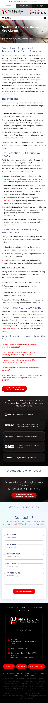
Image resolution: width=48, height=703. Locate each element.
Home (7, 607)
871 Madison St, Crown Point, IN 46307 (23, 643)
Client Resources (36, 666)
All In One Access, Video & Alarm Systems (24, 446)
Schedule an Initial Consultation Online (24, 2)
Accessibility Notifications (21, 673)
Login (41, 6)
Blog (33, 607)
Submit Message (24, 591)
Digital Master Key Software (24, 457)
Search (45, 18)
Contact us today (8, 329)
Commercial (24, 607)
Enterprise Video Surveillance (24, 436)
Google (22, 630)
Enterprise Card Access (24, 414)
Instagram (26, 630)
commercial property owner (16, 55)
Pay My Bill (24, 6)
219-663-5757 (38, 13)
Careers (8, 6)
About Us (15, 607)
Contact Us (24, 610)
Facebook (18, 630)
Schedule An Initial (14, 389)
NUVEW (5, 673)
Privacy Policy (39, 673)
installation (8, 201)
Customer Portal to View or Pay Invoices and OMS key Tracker (24, 425)
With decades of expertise (23, 85)
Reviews (39, 607)
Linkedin (30, 630)
